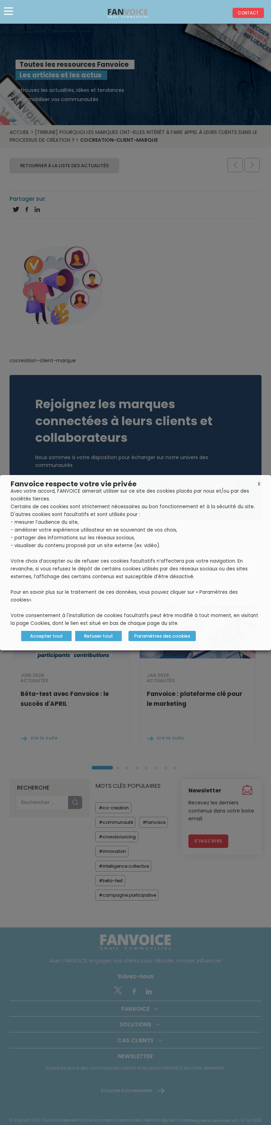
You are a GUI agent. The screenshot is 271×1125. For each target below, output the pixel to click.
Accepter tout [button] (46, 636)
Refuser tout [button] (98, 636)
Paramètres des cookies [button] (162, 636)
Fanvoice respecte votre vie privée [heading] (74, 483)
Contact (248, 13)
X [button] (259, 484)
